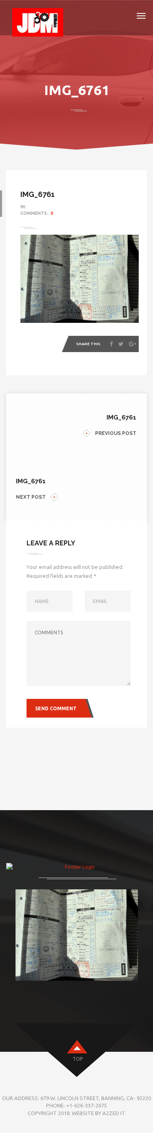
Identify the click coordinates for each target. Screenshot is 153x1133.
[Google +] (132, 344)
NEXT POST (31, 497)
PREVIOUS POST (115, 433)
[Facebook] (111, 344)
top (78, 1059)
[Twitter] (121, 344)
